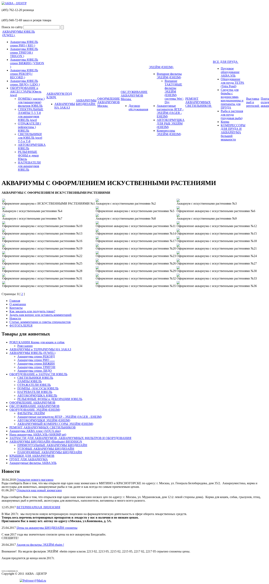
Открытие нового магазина (35, 479)
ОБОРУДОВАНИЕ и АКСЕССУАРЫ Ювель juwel (25, 91)
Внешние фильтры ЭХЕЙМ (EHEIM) (169, 75)
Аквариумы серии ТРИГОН (36, 367)
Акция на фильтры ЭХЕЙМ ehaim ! (40, 544)
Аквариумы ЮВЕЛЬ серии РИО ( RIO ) (24, 43)
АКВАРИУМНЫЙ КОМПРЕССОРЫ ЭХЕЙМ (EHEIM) (55, 424)
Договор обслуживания (138, 107)
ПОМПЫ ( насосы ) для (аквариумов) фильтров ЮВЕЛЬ (31, 102)
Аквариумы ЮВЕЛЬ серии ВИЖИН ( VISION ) (27, 63)
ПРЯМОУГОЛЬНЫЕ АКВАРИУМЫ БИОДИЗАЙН (52, 445)
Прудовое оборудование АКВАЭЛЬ (230, 72)
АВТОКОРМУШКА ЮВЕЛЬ (37, 395)
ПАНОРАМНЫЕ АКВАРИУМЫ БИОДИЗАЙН (49, 452)
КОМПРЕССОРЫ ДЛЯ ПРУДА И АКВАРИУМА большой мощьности (233, 132)
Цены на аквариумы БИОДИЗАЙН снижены (47, 527)
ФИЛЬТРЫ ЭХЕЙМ (31, 413)
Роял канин (25, 345)
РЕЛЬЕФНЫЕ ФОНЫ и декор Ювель (28, 155)
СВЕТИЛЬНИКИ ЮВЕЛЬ (35, 377)
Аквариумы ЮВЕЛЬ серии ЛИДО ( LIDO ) (25, 82)
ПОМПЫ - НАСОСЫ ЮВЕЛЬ (37, 388)
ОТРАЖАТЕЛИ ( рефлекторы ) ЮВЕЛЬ (29, 127)
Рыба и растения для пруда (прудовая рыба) (232, 114)
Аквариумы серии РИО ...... (36, 360)
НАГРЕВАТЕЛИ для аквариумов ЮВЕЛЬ (29, 166)
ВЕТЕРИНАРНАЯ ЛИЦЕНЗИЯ (38, 507)
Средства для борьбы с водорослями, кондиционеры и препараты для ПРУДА (232, 98)
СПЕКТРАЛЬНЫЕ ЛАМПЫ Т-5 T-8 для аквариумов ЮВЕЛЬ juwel (30, 115)
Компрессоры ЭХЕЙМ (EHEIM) (169, 132)
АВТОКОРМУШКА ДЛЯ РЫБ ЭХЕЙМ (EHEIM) (171, 123)
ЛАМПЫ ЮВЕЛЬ (29, 381)
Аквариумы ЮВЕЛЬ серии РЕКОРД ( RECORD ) (24, 74)
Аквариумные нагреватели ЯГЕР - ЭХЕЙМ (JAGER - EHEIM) (170, 111)
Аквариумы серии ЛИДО (34, 370)
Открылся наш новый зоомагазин (39, 490)
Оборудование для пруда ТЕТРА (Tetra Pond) (232, 82)
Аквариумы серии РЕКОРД (36, 356)
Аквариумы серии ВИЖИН (36, 363)
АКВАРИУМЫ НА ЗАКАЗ (64, 105)
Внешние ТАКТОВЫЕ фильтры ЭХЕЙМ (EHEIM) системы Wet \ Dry (174, 91)
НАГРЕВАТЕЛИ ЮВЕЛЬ (34, 392)
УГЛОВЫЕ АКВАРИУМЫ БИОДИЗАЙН (45, 448)
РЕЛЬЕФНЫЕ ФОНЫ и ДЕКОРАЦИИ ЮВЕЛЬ (49, 399)
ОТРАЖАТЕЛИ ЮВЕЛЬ (34, 385)
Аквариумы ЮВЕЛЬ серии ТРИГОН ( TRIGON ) (24, 52)
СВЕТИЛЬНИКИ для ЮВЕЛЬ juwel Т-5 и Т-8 (30, 137)
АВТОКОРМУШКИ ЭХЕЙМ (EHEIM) (43, 420)
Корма (225, 121)
